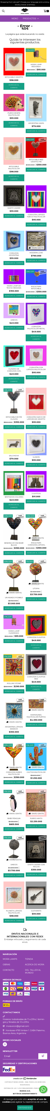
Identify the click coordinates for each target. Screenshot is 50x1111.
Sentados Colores (14, 497)
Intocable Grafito (14, 77)
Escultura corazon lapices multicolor (36, 544)
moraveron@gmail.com (17, 1026)
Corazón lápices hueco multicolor (36, 216)
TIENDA (29, 959)
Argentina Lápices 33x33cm (14, 728)
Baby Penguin (14, 818)
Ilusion (36, 457)
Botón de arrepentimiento (25, 1094)
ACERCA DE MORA (34, 964)
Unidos (14, 320)
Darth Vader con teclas (36, 866)
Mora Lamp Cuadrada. (13, 632)
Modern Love (36, 253)
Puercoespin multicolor (14, 114)
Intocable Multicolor (14, 167)
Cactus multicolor (36, 772)
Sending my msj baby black (14, 544)
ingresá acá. (25, 1091)
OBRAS (6, 964)
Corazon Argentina (14, 254)
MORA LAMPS (10, 959)
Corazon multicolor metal (36, 327)
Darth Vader (14, 208)
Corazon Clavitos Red (36, 678)
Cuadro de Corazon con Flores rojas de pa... (14, 370)
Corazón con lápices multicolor (36, 368)
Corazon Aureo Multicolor (14, 773)
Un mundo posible (14, 597)
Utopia (36, 588)
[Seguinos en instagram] (5, 1044)
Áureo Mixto (36, 818)
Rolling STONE (14, 683)
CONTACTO (8, 970)
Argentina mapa (36, 123)
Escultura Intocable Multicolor (36, 287)
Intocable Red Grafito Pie (36, 161)
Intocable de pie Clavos (14, 418)
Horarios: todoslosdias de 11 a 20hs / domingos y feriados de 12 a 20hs (24, 1020)
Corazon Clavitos (36, 637)
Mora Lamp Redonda (36, 65)
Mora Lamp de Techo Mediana (14, 287)
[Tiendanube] (25, 1079)
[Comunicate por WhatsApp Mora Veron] (43, 1089)
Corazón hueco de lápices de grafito (36, 418)
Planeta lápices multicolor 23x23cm (14, 912)
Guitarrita (36, 911)
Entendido (25, 1108)
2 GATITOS (36, 493)
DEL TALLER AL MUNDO (33, 971)
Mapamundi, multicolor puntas (36, 716)
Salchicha (14, 456)
